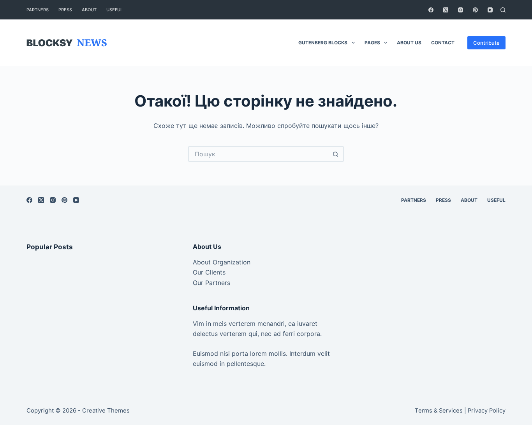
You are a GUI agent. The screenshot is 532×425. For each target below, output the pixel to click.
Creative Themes (106, 410)
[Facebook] (430, 9)
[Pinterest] (475, 9)
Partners (37, 9)
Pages (372, 42)
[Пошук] (503, 9)
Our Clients (209, 272)
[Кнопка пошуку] (336, 154)
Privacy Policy (487, 410)
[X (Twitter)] (445, 9)
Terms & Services (439, 410)
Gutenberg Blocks (322, 42)
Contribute (486, 43)
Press (65, 9)
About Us (409, 42)
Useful (114, 9)
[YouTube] (490, 9)
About (89, 9)
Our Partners (211, 283)
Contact (442, 42)
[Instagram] (460, 9)
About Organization (221, 262)
